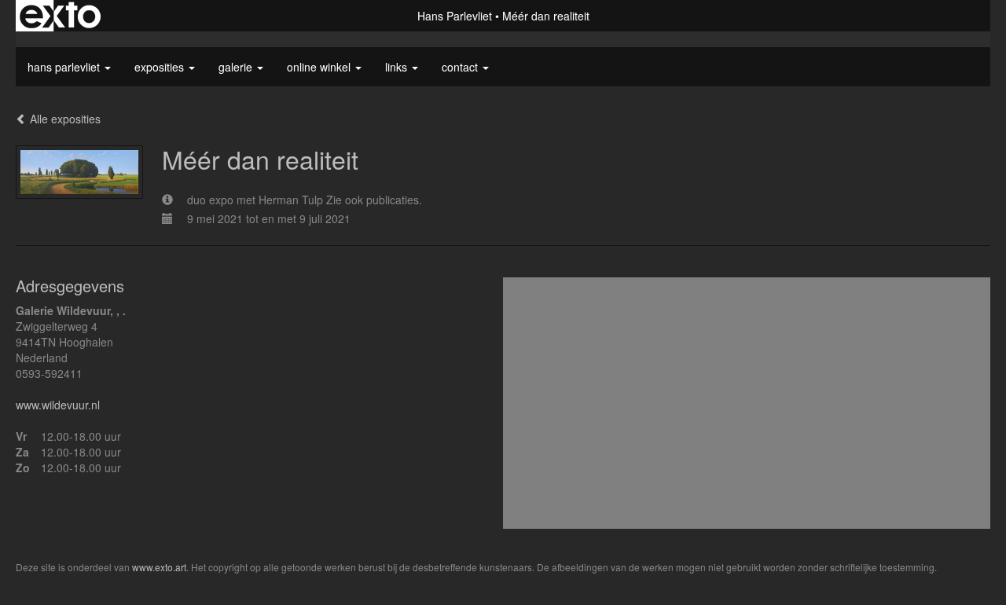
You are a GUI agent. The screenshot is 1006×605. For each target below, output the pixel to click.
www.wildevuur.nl (58, 404)
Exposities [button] (160, 67)
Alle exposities (64, 118)
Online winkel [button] (320, 67)
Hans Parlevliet (454, 16)
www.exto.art (159, 567)
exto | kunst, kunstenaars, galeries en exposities (60, 15)
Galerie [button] (236, 67)
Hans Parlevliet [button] (65, 67)
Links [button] (397, 67)
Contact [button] (461, 67)
